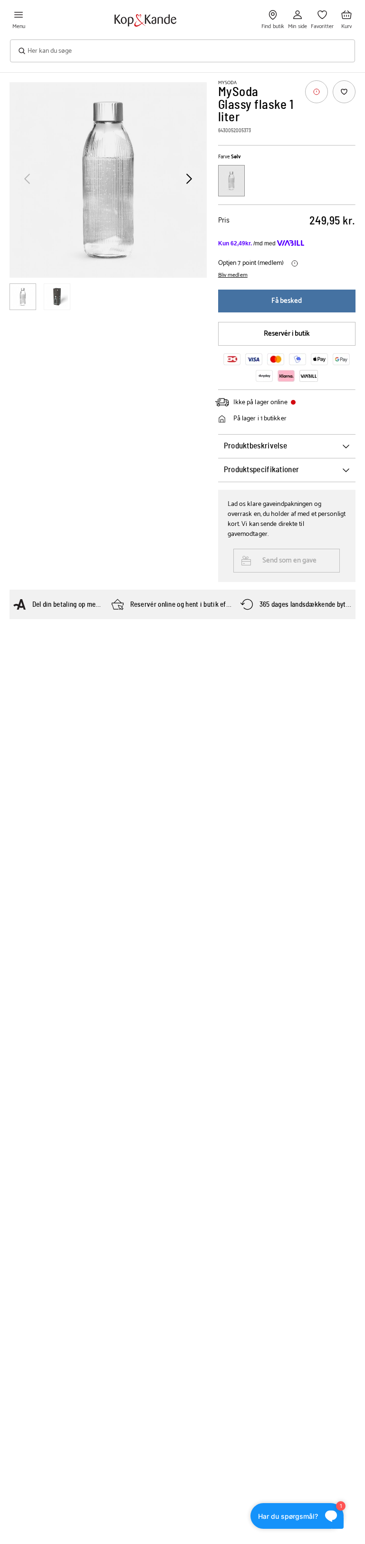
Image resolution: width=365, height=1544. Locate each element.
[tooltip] (316, 91)
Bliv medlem (233, 275)
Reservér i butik (287, 334)
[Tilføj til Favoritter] (344, 91)
